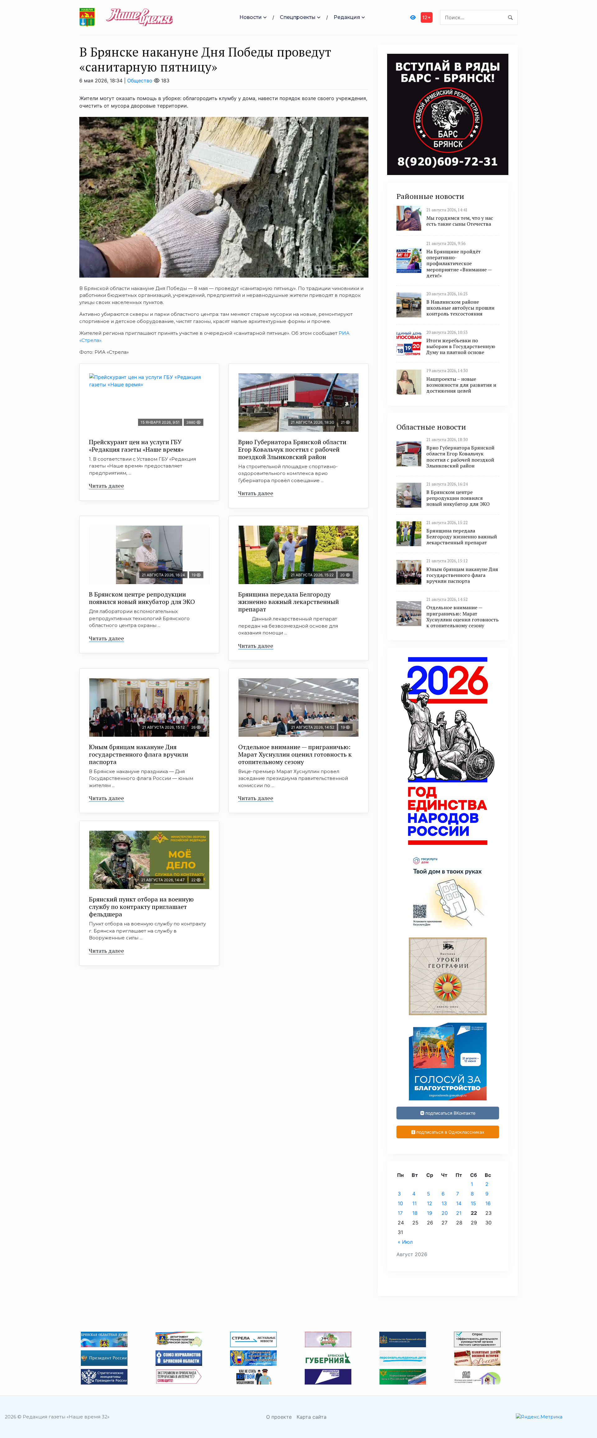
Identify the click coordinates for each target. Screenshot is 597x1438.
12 (429, 1203)
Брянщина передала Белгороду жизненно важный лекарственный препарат (288, 601)
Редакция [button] (347, 17)
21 (458, 1213)
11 (414, 1203)
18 (415, 1213)
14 (458, 1203)
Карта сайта (311, 1417)
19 (429, 1213)
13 (444, 1203)
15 (473, 1203)
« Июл (405, 1242)
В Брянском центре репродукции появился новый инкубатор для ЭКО (142, 598)
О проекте (279, 1417)
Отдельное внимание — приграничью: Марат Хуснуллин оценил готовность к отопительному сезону (295, 754)
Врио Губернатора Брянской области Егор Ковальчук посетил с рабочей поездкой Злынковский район (292, 449)
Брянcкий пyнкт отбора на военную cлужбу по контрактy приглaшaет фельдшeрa (141, 906)
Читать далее (106, 485)
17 (400, 1213)
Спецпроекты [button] (298, 17)
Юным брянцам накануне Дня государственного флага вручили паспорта (138, 754)
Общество (139, 80)
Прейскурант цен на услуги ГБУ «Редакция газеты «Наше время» (136, 446)
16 (488, 1203)
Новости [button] (250, 17)
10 (400, 1203)
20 (445, 1213)
